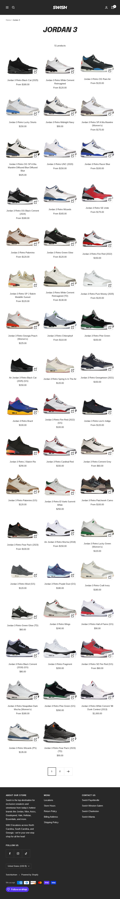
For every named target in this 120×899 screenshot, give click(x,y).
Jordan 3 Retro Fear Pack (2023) (22, 544)
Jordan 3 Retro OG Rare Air (97, 79)
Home (8, 20)
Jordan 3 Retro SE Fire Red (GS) (97, 664)
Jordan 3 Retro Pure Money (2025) (97, 294)
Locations (48, 800)
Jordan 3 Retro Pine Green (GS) (59, 706)
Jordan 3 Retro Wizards (60, 209)
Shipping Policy (51, 822)
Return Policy (50, 811)
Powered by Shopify (29, 875)
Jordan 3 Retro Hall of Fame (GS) (97, 624)
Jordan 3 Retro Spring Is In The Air (59, 379)
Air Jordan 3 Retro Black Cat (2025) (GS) (22, 379)
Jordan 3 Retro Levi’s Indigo (97, 421)
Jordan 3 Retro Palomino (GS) (22, 500)
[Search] (13, 7)
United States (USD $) (17, 866)
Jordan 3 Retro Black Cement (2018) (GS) (22, 666)
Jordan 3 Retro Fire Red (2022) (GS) (60, 421)
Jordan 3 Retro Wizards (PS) (23, 748)
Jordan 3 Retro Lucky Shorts (22, 122)
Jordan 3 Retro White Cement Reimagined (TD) (60, 294)
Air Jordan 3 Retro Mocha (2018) (60, 542)
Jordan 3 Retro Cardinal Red (60, 461)
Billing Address (51, 817)
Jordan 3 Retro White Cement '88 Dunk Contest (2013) (97, 708)
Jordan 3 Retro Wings (60, 624)
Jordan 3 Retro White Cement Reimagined (60, 82)
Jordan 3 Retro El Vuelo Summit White (60, 503)
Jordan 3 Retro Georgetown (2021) (97, 377)
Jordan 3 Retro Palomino (23, 252)
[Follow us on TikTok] (26, 854)
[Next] (68, 771)
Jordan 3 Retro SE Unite (97, 208)
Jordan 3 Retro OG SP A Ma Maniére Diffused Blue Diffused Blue (22, 167)
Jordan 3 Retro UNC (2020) (60, 164)
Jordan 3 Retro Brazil (23, 421)
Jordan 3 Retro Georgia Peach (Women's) (22, 337)
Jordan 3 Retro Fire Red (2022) (97, 254)
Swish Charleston (90, 811)
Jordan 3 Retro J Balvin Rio (23, 461)
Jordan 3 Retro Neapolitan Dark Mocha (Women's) (23, 708)
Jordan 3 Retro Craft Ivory (97, 585)
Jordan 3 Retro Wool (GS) (22, 584)
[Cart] (112, 7)
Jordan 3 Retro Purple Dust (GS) (60, 584)
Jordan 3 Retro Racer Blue (97, 164)
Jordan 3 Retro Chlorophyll (60, 335)
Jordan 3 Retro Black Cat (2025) (22, 80)
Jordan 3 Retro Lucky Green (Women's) (97, 545)
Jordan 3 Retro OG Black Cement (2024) (22, 212)
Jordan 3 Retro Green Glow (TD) (22, 625)
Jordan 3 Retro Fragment (60, 664)
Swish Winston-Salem (92, 805)
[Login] (106, 7)
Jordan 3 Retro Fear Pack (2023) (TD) (60, 750)
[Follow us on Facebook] (10, 854)
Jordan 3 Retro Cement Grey (97, 461)
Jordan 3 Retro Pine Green (97, 335)
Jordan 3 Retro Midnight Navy (60, 122)
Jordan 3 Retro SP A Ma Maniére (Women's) (97, 124)
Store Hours (49, 805)
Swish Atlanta (88, 817)
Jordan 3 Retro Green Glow (60, 252)
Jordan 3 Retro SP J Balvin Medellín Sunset (23, 295)
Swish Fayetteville (90, 800)
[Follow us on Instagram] (18, 854)
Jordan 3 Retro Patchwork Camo (97, 500)
